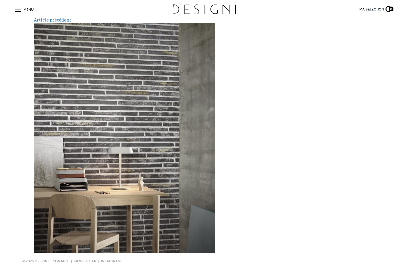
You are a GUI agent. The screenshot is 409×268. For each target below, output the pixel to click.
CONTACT (61, 261)
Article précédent (52, 20)
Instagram (111, 261)
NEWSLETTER (85, 261)
